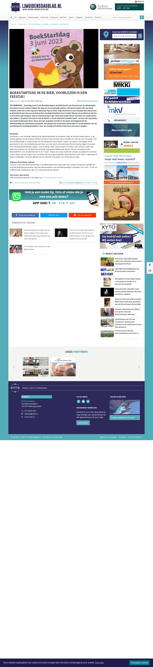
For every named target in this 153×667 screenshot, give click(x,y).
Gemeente (45, 17)
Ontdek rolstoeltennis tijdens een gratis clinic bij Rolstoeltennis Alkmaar (127, 311)
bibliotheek (23, 183)
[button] (11, 367)
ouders (15, 183)
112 (15, 17)
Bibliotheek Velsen (90, 101)
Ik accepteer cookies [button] (139, 663)
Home (13, 24)
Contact (98, 17)
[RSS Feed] (88, 401)
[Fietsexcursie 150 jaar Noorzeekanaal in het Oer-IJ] (107, 333)
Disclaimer (122, 437)
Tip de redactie (84, 215)
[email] (150, 271)
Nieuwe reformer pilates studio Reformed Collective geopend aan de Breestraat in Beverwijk (128, 301)
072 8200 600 (30, 411)
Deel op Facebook (27, 215)
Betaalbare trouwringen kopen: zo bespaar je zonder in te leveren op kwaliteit (128, 281)
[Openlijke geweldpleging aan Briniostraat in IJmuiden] (107, 272)
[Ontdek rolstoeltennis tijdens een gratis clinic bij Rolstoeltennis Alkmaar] (107, 312)
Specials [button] (63, 17)
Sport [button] (71, 17)
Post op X (55, 215)
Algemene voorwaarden (108, 437)
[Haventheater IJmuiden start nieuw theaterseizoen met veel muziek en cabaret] (107, 292)
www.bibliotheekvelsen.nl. (52, 177)
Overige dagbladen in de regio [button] (123, 417)
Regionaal (54, 17)
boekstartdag (34, 183)
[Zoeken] (142, 17)
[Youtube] (83, 401)
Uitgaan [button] (79, 17)
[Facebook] (78, 401)
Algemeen (22, 17)
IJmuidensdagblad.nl (42, 6)
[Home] (11, 17)
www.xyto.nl (29, 417)
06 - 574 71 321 (63, 203)
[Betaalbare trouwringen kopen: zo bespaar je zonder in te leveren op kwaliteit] (107, 282)
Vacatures (89, 17)
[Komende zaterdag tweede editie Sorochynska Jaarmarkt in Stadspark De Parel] (107, 261)
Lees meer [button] (99, 663)
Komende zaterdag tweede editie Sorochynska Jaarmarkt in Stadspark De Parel (128, 261)
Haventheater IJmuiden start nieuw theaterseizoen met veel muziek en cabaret (128, 291)
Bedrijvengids (33, 17)
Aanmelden (83, 423)
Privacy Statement (134, 437)
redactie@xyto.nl (31, 414)
